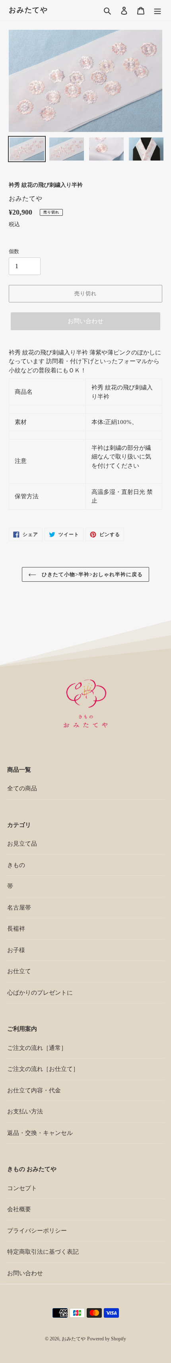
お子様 (16, 950)
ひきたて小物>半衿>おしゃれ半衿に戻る (91, 574)
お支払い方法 (25, 1111)
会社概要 (19, 1209)
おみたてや (28, 10)
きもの (16, 865)
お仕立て (19, 971)
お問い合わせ (85, 321)
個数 (14, 251)
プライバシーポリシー (37, 1230)
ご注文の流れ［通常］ (37, 1048)
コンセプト (22, 1188)
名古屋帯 (19, 907)
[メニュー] (157, 10)
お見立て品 (22, 843)
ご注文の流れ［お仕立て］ (43, 1069)
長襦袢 (16, 928)
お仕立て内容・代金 (34, 1090)
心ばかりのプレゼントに (40, 992)
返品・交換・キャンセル (40, 1133)
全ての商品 (22, 788)
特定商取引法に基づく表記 (43, 1252)
